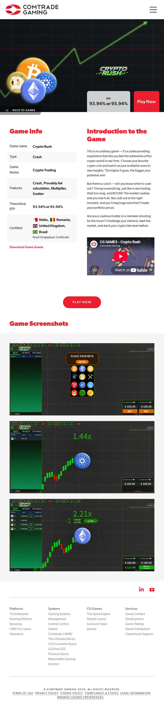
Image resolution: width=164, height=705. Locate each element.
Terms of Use (22, 693)
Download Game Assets (26, 247)
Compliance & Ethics (102, 693)
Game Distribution (137, 629)
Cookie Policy (71, 693)
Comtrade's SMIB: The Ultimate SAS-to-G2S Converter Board (62, 639)
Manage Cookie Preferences (80, 697)
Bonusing (16, 624)
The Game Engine (98, 614)
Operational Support (139, 634)
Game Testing (134, 624)
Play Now (146, 101)
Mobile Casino (96, 619)
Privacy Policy (47, 693)
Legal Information (135, 693)
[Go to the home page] (32, 9)
